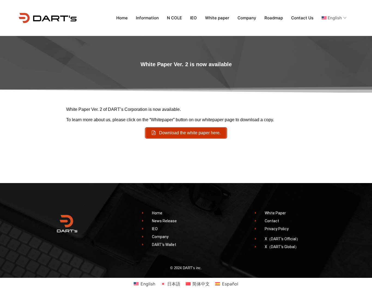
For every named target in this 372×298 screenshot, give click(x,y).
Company (246, 17)
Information (147, 17)
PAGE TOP (359, 284)
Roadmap (273, 17)
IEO (193, 17)
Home (122, 17)
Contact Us (302, 17)
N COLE (174, 17)
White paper (217, 17)
